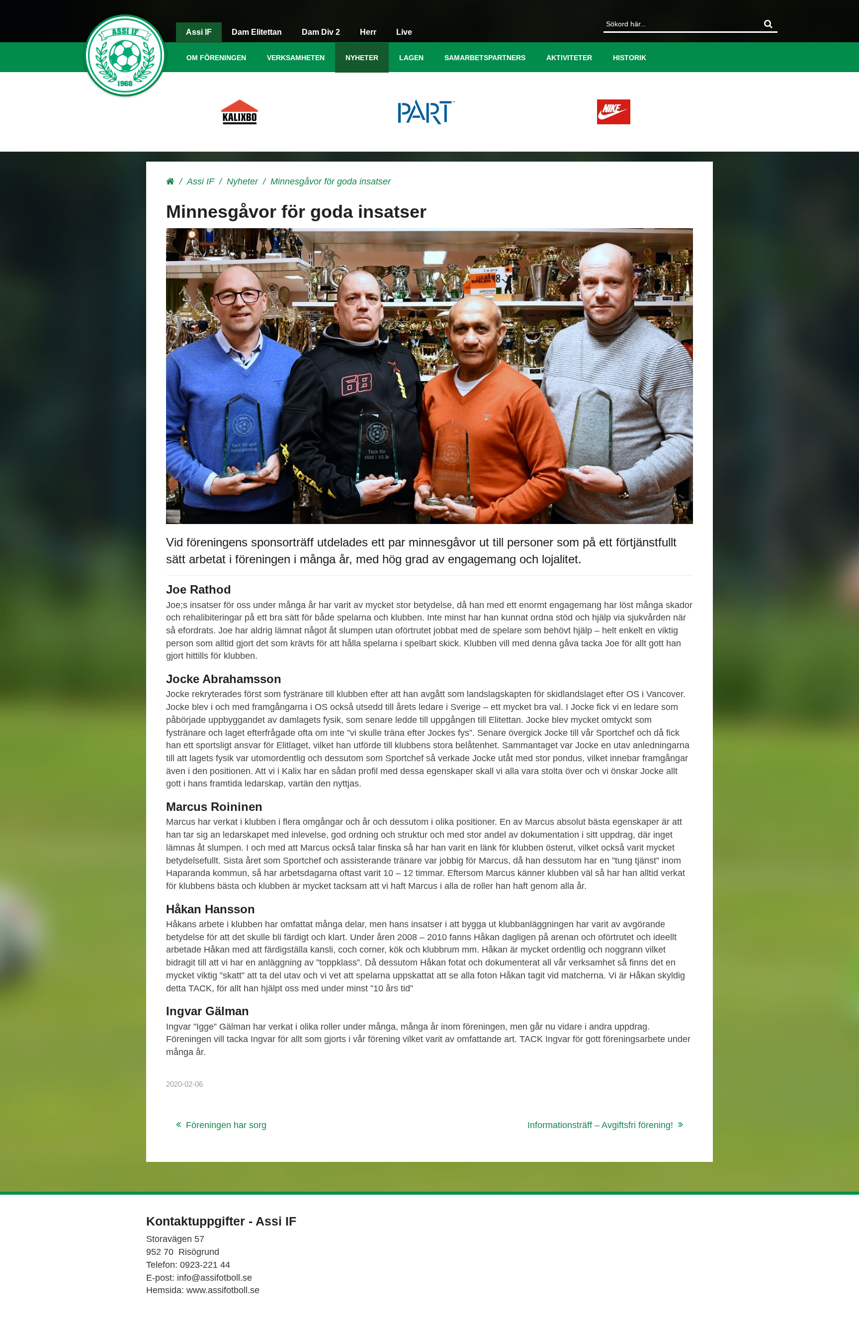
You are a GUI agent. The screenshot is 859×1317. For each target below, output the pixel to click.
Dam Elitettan (257, 32)
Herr (368, 32)
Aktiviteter (569, 58)
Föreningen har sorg (226, 1125)
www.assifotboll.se (222, 1290)
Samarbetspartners (484, 58)
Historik (629, 58)
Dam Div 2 (321, 32)
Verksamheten (296, 58)
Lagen (411, 58)
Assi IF (199, 32)
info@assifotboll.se (214, 1278)
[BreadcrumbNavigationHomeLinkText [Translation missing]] (170, 181)
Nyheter (361, 58)
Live (404, 32)
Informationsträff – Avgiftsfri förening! (600, 1125)
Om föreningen (216, 58)
